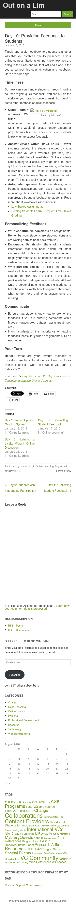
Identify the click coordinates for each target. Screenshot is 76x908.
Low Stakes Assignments (27, 206)
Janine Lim (26, 466)
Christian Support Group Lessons (24, 885)
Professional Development (23, 720)
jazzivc (18, 833)
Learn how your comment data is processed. (37, 607)
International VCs (45, 829)
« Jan (8, 783)
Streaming (37, 853)
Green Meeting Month (15, 830)
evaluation (28, 825)
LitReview (41, 833)
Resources (15, 848)
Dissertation (13, 825)
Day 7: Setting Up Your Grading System (20, 422)
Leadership (29, 833)
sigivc (48, 849)
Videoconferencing (19, 734)
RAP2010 (45, 841)
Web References (40, 862)
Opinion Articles (49, 837)
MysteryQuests (19, 837)
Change (12, 702)
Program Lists (30, 841)
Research (13, 725)
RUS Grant (35, 848)
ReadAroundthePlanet (19, 845)
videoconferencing (16, 862)
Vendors (65, 858)
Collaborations (24, 815)
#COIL (35, 802)
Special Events (18, 852)
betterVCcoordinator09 (40, 806)
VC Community (39, 857)
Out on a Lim (24, 5)
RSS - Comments (18, 630)
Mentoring (65, 833)
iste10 (9, 833)
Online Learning (45, 466)
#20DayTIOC (12, 470)
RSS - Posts (15, 625)
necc (37, 837)
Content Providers (27, 821)
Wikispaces (59, 862)
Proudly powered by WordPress (26, 900)
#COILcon (44, 802)
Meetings (54, 833)
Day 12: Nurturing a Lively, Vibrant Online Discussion (20, 443)
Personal (13, 716)
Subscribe (14, 675)
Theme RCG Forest (56, 900)
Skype (57, 849)
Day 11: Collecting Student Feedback (53, 422)
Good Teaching (17, 707)
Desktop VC (58, 822)
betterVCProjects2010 (19, 810)
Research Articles (49, 844)
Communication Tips (53, 816)
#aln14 (27, 802)
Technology (14, 729)
